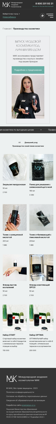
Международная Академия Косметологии (17, 5)
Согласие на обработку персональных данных (26, 396)
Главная (7, 28)
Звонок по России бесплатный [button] (42, 6)
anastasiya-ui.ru (28, 405)
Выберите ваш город (10, 14)
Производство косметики (26, 28)
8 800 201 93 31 (44, 3)
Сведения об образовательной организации (25, 400)
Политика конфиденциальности (20, 392)
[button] (28, 70)
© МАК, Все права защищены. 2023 (22, 388)
